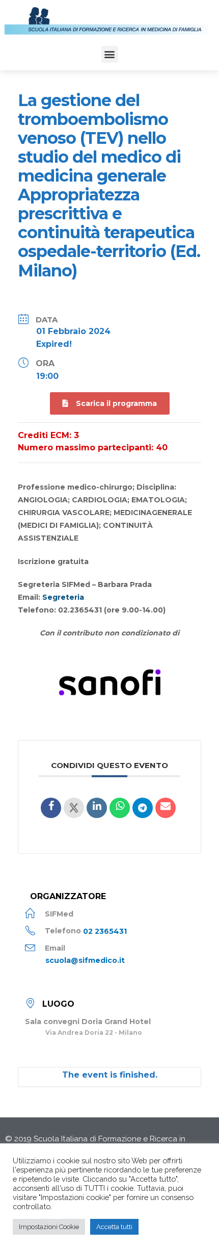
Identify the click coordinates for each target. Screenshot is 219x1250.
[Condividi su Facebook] (51, 808)
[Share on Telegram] (142, 808)
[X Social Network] (74, 808)
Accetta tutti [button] (114, 1227)
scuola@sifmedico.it (85, 960)
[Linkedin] (97, 808)
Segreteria (63, 597)
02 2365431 (105, 930)
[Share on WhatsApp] (120, 808)
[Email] (165, 808)
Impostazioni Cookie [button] (49, 1227)
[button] (109, 54)
